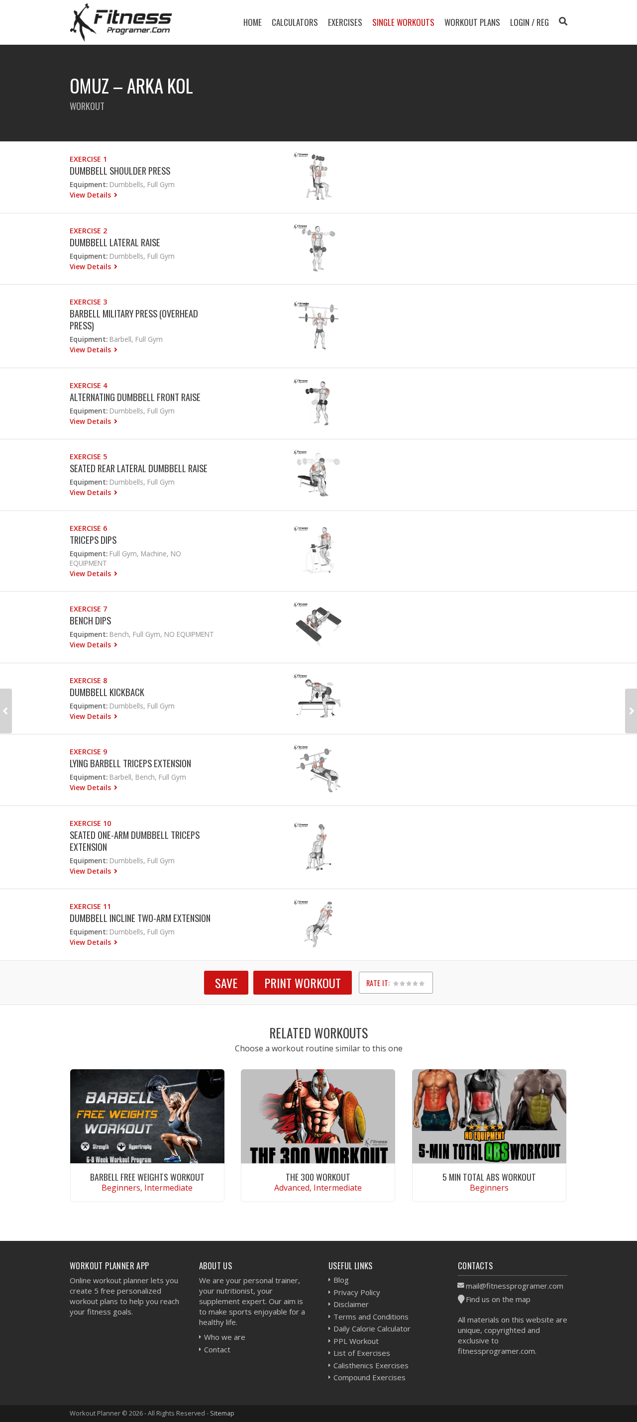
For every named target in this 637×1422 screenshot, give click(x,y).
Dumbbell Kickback (107, 692)
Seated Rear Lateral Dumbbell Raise (139, 468)
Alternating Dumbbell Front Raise (135, 397)
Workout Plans (472, 22)
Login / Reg (529, 22)
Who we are (224, 1337)
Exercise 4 (88, 385)
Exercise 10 (90, 823)
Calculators (295, 22)
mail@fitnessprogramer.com (514, 1286)
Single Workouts (403, 22)
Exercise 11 (90, 906)
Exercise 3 (88, 301)
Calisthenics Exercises (371, 1365)
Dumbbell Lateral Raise (115, 242)
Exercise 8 (88, 680)
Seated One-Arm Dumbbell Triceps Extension (135, 840)
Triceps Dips (93, 539)
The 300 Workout (318, 1176)
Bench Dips (90, 620)
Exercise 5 (88, 456)
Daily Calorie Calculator (372, 1328)
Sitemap (222, 1413)
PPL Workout (356, 1341)
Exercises (345, 22)
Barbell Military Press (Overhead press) (134, 319)
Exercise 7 (88, 608)
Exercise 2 (88, 230)
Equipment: (88, 184)
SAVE (226, 983)
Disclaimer (351, 1304)
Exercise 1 (88, 159)
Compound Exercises (369, 1377)
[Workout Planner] (121, 22)
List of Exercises (361, 1353)
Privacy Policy (356, 1292)
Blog (341, 1280)
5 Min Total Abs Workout (489, 1176)
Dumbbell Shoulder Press (120, 170)
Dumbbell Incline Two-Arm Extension (140, 917)
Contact (217, 1349)
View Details (91, 195)
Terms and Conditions (371, 1316)
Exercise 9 (88, 751)
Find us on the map (498, 1299)
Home (252, 22)
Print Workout (302, 983)
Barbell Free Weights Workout (147, 1176)
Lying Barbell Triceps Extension (130, 763)
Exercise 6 (88, 528)
